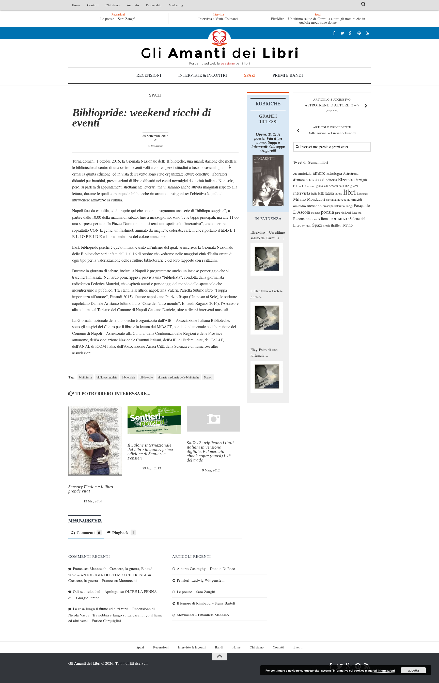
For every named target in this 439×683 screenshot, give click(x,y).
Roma (325, 218)
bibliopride (128, 377)
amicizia (304, 173)
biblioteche (146, 377)
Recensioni (148, 75)
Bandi (219, 647)
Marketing (176, 5)
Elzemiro (346, 179)
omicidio (299, 205)
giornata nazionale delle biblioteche (178, 377)
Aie (295, 174)
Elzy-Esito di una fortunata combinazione (264, 352)
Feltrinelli (298, 186)
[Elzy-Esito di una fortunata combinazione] (266, 377)
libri (349, 192)
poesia (327, 211)
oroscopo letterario (334, 206)
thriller (336, 225)
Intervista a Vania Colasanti (218, 18)
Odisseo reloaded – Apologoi (96, 591)
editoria (331, 179)
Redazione (157, 145)
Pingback (123, 532)
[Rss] (367, 33)
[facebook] (334, 33)
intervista (301, 193)
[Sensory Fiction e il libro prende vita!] (95, 440)
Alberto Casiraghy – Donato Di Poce (206, 568)
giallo (319, 186)
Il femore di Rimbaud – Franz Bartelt (206, 603)
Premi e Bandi (288, 75)
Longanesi (362, 193)
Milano (299, 199)
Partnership (154, 5)
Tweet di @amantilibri (310, 162)
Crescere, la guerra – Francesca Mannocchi (102, 580)
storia (326, 225)
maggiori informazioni (380, 670)
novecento (343, 199)
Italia (314, 193)
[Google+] (351, 33)
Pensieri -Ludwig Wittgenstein (201, 580)
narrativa (331, 199)
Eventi (298, 647)
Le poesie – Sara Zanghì (117, 18)
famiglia (362, 180)
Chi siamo (113, 5)
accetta (413, 670)
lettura (338, 193)
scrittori (306, 225)
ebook (320, 179)
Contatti (93, 5)
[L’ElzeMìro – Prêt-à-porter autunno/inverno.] (266, 318)
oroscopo (314, 205)
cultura (310, 180)
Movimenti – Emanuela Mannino (203, 614)
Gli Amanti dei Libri (219, 47)
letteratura (326, 193)
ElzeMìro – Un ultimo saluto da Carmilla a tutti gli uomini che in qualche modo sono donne (318, 20)
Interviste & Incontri (202, 75)
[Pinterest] (359, 33)
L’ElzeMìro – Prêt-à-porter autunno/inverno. (266, 293)
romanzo (340, 218)
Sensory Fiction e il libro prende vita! (90, 489)
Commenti (88, 532)
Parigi (349, 206)
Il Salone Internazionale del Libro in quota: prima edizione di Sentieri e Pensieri (150, 451)
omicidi (356, 199)
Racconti (357, 212)
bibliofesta (85, 377)
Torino (347, 225)
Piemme (315, 212)
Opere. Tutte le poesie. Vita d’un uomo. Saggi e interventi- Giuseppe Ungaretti (268, 142)
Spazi (249, 75)
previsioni (343, 212)
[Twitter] (342, 33)
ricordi (316, 219)
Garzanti (310, 186)
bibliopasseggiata (107, 377)
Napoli (208, 377)
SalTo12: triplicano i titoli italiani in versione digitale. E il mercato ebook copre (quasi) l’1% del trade (210, 451)
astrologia (334, 173)
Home (76, 5)
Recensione (302, 218)
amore (318, 172)
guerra (354, 186)
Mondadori (316, 199)
